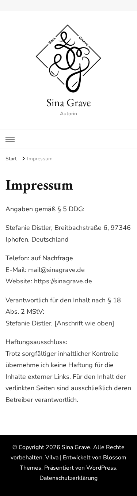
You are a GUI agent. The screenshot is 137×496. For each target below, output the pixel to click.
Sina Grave (68, 102)
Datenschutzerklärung (68, 478)
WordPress (101, 468)
